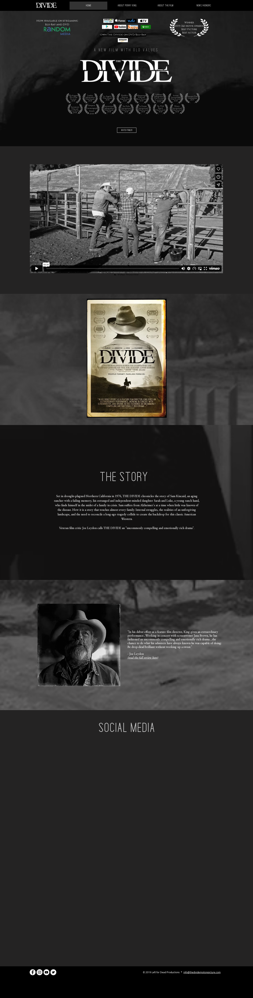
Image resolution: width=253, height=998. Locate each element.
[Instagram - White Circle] (39, 972)
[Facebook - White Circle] (33, 972)
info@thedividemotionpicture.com (202, 972)
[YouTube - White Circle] (46, 972)
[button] (204, 6)
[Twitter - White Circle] (53, 972)
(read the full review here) (142, 657)
